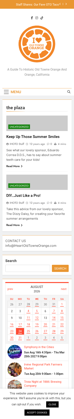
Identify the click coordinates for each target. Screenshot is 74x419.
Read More (13, 166)
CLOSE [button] (52, 404)
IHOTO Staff (17, 144)
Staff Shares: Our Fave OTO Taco (37, 4)
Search (11, 261)
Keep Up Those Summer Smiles (33, 136)
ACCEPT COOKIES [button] (37, 412)
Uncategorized (19, 127)
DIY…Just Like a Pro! (23, 195)
